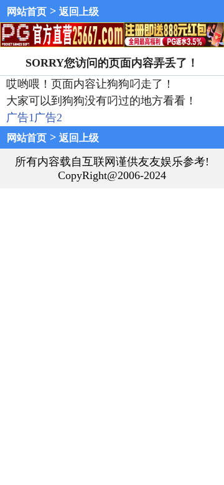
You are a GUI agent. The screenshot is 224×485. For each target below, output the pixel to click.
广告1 (20, 117)
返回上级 (79, 11)
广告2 (48, 117)
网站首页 (27, 11)
